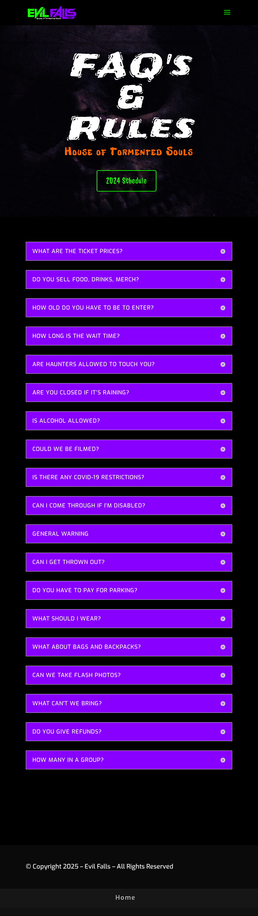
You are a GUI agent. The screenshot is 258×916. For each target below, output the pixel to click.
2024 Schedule (126, 180)
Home (125, 897)
